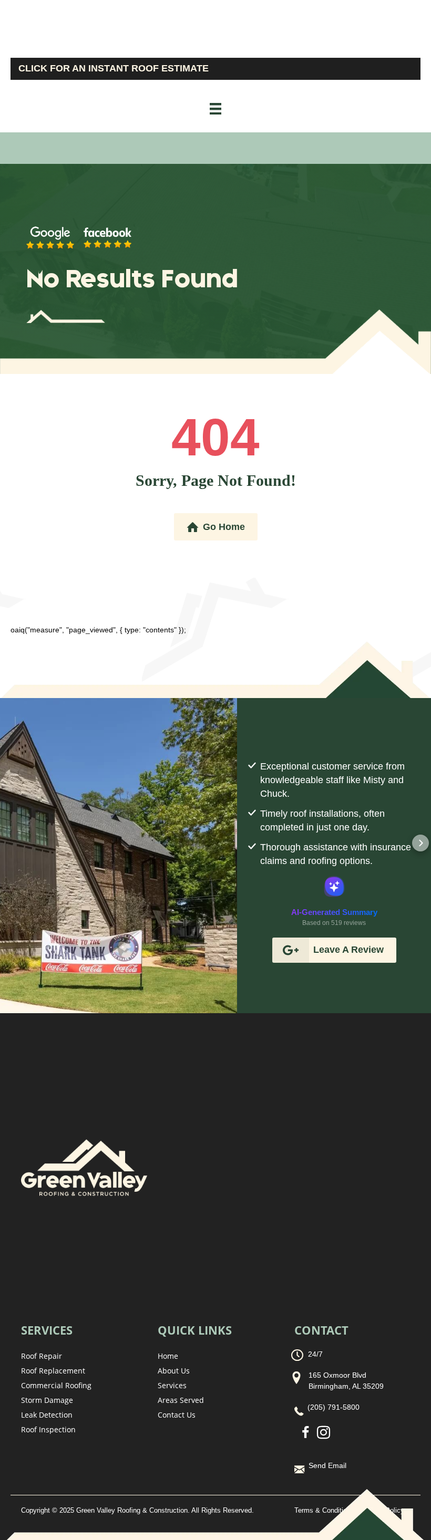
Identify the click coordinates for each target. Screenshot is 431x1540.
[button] (247, 843)
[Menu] (215, 109)
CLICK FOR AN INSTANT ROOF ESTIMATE (113, 68)
